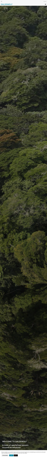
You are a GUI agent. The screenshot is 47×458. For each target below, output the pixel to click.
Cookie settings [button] (5, 455)
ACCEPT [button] (11, 455)
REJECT (15, 455)
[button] (1, 1)
